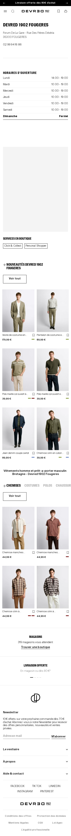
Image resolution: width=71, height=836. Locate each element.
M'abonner (58, 736)
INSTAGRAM (25, 791)
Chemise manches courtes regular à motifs (49, 553)
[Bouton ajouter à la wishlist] (33, 335)
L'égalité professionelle (35, 830)
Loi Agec (57, 823)
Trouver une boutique (35, 647)
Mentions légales (19, 823)
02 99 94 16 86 (12, 44)
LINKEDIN (54, 786)
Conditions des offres (18, 816)
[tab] (27, 267)
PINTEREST (47, 791)
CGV (40, 823)
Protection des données (51, 816)
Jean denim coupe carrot (15, 453)
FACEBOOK (18, 786)
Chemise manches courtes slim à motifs (13, 553)
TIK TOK (36, 786)
